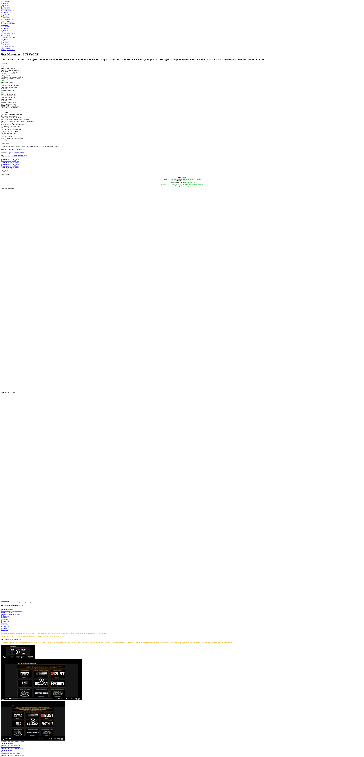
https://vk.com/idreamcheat (16, 153)
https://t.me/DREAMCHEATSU (17, 156)
